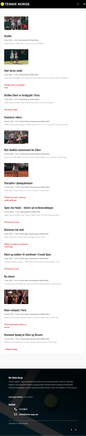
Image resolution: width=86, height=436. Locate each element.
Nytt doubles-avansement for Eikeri (22, 150)
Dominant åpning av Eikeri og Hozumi (23, 335)
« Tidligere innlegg (10, 349)
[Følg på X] (75, 429)
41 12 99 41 (23, 409)
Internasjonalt (24, 40)
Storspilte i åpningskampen (18, 183)
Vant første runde (13, 70)
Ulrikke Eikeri (34, 40)
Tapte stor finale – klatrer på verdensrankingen (28, 208)
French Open (24, 121)
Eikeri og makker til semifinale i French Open (27, 254)
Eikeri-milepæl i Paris (15, 310)
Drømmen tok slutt (14, 230)
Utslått (8, 36)
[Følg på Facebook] (71, 429)
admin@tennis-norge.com (28, 414)
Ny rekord (9, 276)
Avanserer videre (13, 117)
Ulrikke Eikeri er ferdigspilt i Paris (22, 95)
